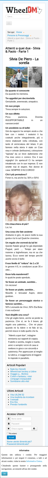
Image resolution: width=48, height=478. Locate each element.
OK (4, 473)
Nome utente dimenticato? (19, 441)
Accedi (11, 437)
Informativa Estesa (34, 461)
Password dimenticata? (18, 444)
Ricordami (13, 433)
